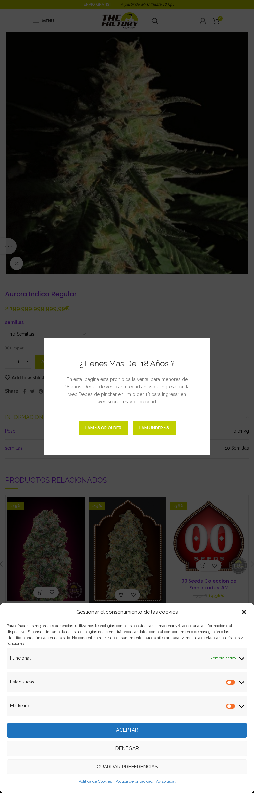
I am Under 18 (154, 427)
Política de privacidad (134, 781)
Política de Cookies (95, 781)
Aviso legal (165, 781)
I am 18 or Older (103, 427)
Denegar (127, 748)
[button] (244, 612)
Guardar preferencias (127, 767)
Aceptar (127, 730)
